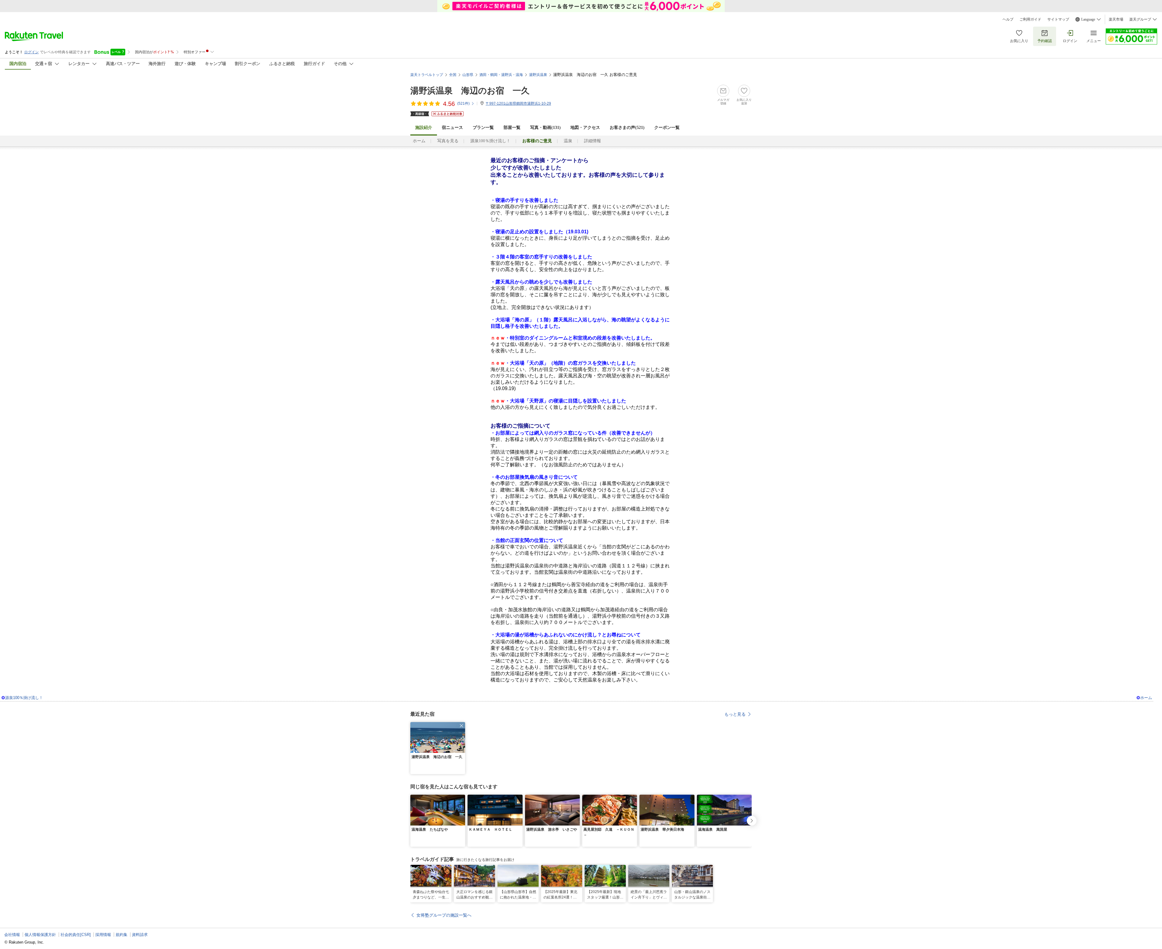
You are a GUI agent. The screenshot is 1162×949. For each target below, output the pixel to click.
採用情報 (103, 934)
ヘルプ (1008, 19)
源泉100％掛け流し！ (490, 141)
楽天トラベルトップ (426, 75)
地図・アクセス (585, 127)
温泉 (568, 141)
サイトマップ (1058, 19)
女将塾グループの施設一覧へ (443, 915)
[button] (461, 725)
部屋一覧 (512, 127)
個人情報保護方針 (40, 934)
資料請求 (140, 934)
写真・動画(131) (545, 127)
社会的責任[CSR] (76, 934)
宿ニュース (452, 127)
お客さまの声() (627, 127)
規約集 (121, 934)
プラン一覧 (483, 127)
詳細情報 (592, 141)
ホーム (419, 141)
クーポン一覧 (667, 127)
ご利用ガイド (1030, 19)
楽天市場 (1116, 19)
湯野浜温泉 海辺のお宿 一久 (470, 90)
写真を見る (447, 141)
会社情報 (12, 934)
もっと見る (735, 714)
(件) (463, 103)
